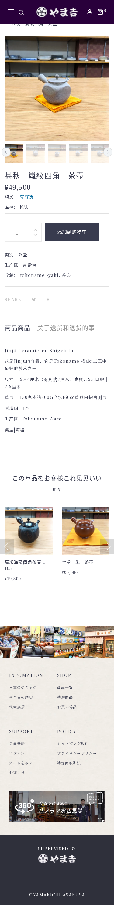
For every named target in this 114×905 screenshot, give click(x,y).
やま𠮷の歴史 (21, 696)
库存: (10, 207)
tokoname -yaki (39, 275)
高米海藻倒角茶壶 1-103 (26, 565)
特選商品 (65, 696)
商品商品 (17, 328)
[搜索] (21, 12)
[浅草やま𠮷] (57, 12)
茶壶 (66, 275)
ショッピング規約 (73, 743)
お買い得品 (67, 706)
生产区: (12, 265)
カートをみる (21, 762)
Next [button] (107, 152)
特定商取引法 (69, 762)
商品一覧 (65, 687)
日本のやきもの (23, 687)
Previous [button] (6, 152)
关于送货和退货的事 (66, 328)
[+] (35, 228)
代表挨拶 (17, 706)
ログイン (17, 753)
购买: (10, 196)
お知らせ (17, 772)
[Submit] (31, 538)
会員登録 (17, 743)
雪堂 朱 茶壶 (78, 562)
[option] (14, 153)
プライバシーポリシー (77, 753)
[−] (35, 236)
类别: (10, 254)
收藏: (10, 275)
